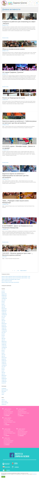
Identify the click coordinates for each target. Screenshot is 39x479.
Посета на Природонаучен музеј (13, 98)
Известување (4, 391)
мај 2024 (3, 319)
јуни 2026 (3, 292)
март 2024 (3, 322)
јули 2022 (3, 350)
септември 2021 (4, 365)
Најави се (3, 399)
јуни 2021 (3, 369)
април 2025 (3, 305)
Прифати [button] (3, 476)
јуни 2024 (3, 317)
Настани (3, 392)
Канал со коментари (5, 402)
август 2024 (4, 316)
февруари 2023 (4, 341)
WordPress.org (4, 404)
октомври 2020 (4, 381)
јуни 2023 (3, 335)
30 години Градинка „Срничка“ (13, 72)
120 (18, 270)
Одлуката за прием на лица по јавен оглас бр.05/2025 (10, 282)
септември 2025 (4, 298)
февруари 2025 (4, 308)
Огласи (3, 394)
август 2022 (4, 348)
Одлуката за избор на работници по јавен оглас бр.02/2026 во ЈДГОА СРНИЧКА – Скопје (16, 276)
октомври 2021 (4, 363)
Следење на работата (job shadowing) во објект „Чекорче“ (11, 279)
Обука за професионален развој (13, 49)
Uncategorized (4, 388)
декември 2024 (4, 310)
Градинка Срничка (20, 3)
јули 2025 (3, 301)
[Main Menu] (37, 3)
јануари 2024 (4, 325)
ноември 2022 (4, 344)
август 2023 (4, 332)
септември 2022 (4, 347)
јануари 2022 (4, 359)
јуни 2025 (3, 302)
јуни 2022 (3, 351)
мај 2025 (3, 304)
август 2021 (3, 366)
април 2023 (3, 338)
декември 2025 (4, 295)
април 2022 (3, 354)
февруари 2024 (4, 323)
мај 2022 (3, 353)
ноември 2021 (4, 362)
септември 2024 (4, 314)
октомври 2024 (4, 313)
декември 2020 (4, 378)
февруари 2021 (4, 375)
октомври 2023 (4, 329)
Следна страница (23, 270)
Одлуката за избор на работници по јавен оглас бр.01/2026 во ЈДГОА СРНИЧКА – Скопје (16, 277)
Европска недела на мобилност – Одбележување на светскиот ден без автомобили (15, 175)
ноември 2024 (4, 311)
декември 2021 (4, 360)
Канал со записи (4, 401)
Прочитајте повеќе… (5, 37)
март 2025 (3, 307)
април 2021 (3, 372)
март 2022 (3, 356)
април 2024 (3, 320)
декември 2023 (4, 326)
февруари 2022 (4, 357)
